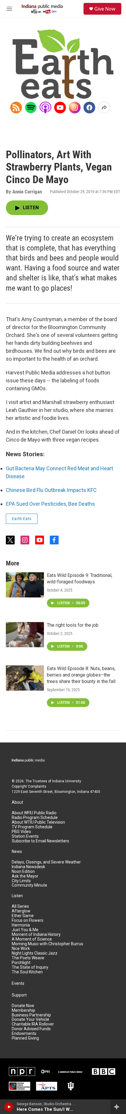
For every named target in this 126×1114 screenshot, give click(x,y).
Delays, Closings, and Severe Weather (46, 862)
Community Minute (29, 885)
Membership (23, 1010)
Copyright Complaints (29, 786)
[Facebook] (89, 107)
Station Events (25, 836)
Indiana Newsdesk (28, 867)
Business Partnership (31, 1015)
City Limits (21, 881)
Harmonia (21, 925)
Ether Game (23, 916)
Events (18, 983)
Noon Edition (23, 871)
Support (19, 995)
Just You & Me (25, 930)
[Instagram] (75, 107)
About (17, 802)
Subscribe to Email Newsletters (40, 841)
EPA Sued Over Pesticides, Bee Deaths (50, 504)
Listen (17, 896)
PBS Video (21, 831)
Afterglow (21, 911)
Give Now (104, 8)
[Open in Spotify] (31, 107)
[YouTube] (60, 107)
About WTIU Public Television (38, 822)
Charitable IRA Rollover (33, 1024)
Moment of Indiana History (36, 934)
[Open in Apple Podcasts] (45, 107)
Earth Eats (21, 518)
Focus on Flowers (27, 920)
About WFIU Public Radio (34, 813)
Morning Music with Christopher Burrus (47, 944)
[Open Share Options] (104, 107)
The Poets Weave (28, 958)
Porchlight (21, 962)
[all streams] (118, 1106)
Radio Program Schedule (35, 817)
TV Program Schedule (32, 827)
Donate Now (23, 1006)
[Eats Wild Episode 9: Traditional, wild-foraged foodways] (25, 584)
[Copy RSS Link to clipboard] (16, 107)
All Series (20, 906)
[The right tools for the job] (25, 634)
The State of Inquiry (30, 967)
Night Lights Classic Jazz (34, 953)
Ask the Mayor (25, 876)
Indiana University (66, 781)
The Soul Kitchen (27, 972)
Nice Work (21, 948)
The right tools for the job (72, 625)
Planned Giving (25, 1038)
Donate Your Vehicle (30, 1019)
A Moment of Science (32, 939)
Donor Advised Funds (31, 1029)
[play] (9, 1107)
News (17, 851)
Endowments (24, 1033)
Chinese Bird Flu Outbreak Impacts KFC (51, 490)
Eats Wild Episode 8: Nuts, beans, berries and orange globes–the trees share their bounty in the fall (81, 675)
